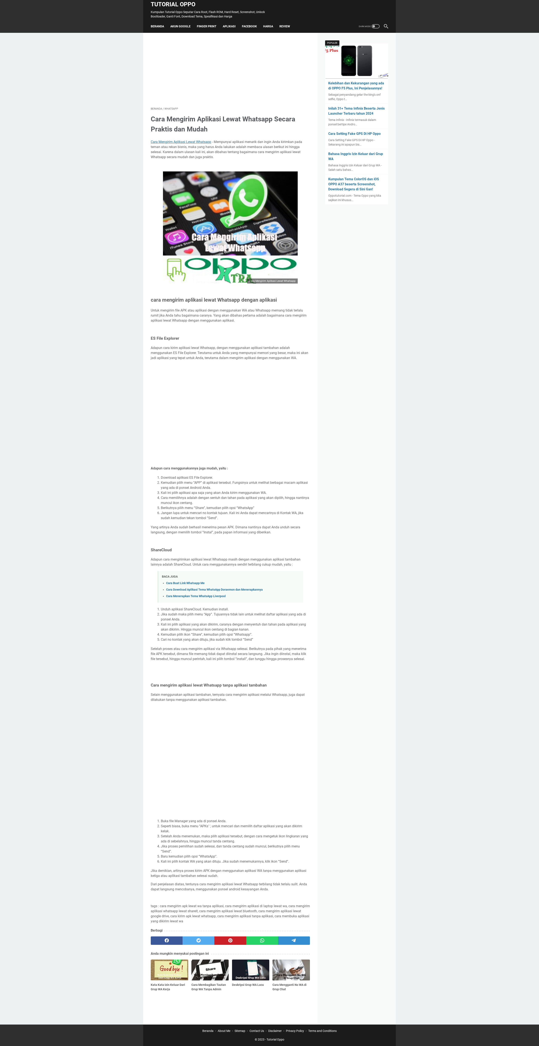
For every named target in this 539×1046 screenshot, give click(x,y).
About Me (224, 1031)
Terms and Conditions (322, 1031)
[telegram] (294, 940)
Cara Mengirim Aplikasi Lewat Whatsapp (181, 142)
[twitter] (198, 940)
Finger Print (206, 26)
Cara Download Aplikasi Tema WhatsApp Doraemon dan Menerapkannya (214, 589)
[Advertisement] (230, 69)
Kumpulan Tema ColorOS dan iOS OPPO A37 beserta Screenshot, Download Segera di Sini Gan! (353, 184)
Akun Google (180, 26)
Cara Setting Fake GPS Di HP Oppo (354, 134)
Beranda (157, 26)
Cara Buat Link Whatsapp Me (185, 583)
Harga (268, 26)
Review (284, 26)
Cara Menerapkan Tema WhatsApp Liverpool (196, 596)
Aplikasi (229, 26)
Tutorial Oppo (173, 4)
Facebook (249, 26)
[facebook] (167, 940)
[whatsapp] (262, 940)
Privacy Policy (295, 1031)
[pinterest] (230, 940)
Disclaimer (275, 1031)
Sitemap (240, 1031)
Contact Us (256, 1031)
